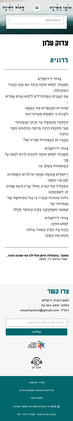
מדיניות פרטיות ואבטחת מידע (36, 390)
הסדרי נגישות (37, 382)
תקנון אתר (36, 398)
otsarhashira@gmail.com (39, 310)
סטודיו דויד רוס (26, 414)
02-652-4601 (50, 305)
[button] (37, 7)
